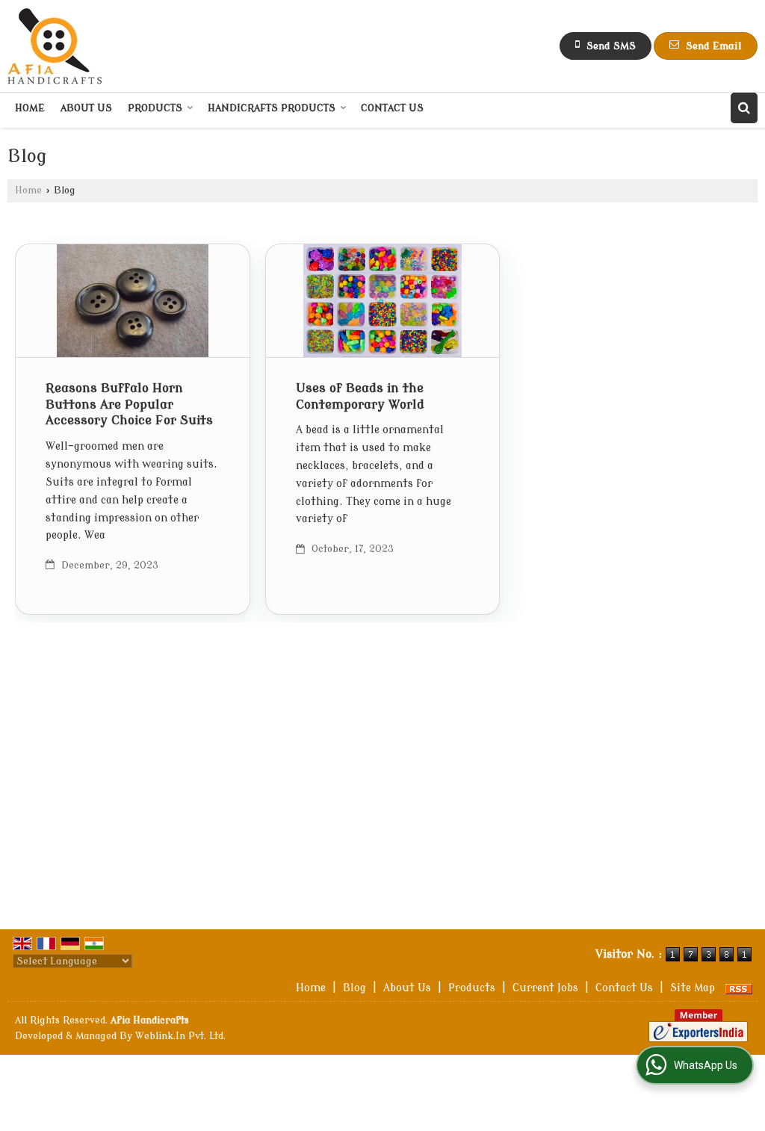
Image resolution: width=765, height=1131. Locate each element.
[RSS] (738, 988)
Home (30, 108)
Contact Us (392, 108)
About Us (86, 108)
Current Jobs (545, 988)
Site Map (692, 988)
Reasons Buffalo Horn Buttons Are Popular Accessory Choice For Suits (129, 404)
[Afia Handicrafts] (54, 45)
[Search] (744, 108)
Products (155, 108)
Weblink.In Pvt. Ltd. (180, 1036)
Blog (354, 988)
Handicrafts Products (271, 108)
